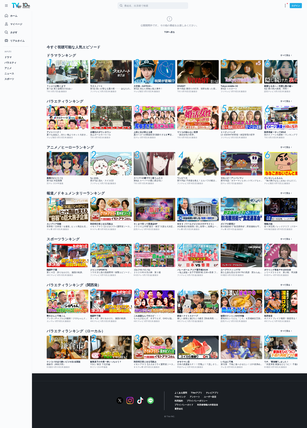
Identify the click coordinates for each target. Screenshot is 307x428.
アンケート (195, 396)
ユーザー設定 (210, 396)
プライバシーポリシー (197, 400)
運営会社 (179, 408)
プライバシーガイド (184, 404)
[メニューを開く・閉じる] (285, 5)
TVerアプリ (196, 392)
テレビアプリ (212, 392)
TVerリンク (180, 396)
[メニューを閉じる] (6, 5)
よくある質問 (181, 392)
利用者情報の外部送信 (207, 404)
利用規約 (179, 400)
